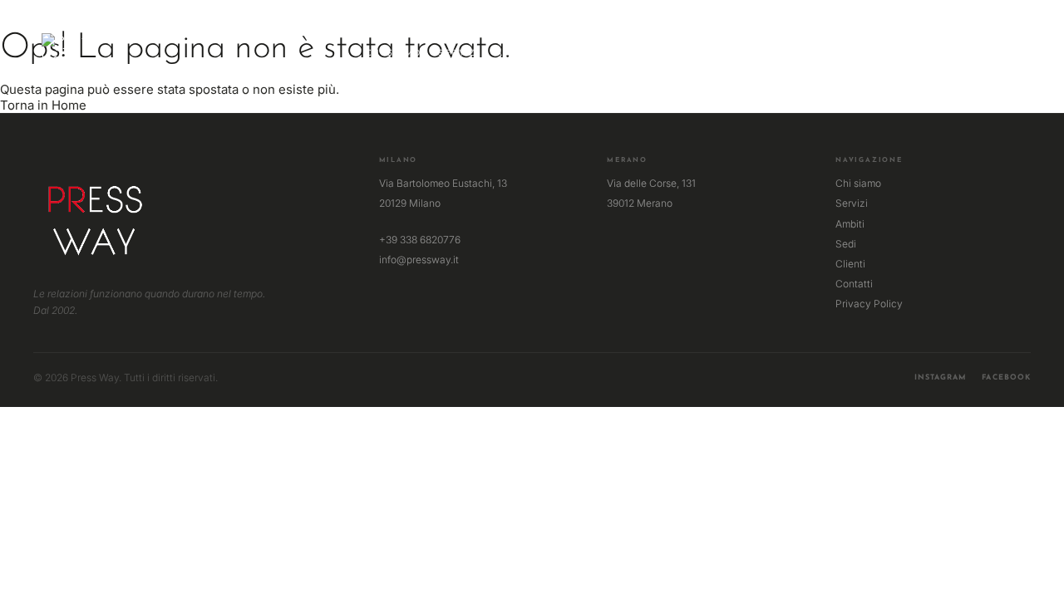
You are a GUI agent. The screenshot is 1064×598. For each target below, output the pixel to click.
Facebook (1006, 377)
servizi (459, 53)
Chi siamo (858, 183)
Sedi (845, 244)
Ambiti (849, 224)
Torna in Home (43, 105)
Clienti (850, 263)
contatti (673, 53)
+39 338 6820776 (420, 239)
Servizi (851, 203)
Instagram (941, 377)
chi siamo (394, 53)
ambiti (513, 53)
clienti (610, 53)
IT (999, 48)
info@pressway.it (419, 259)
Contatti (854, 283)
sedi (561, 53)
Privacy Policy (869, 303)
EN (1015, 48)
